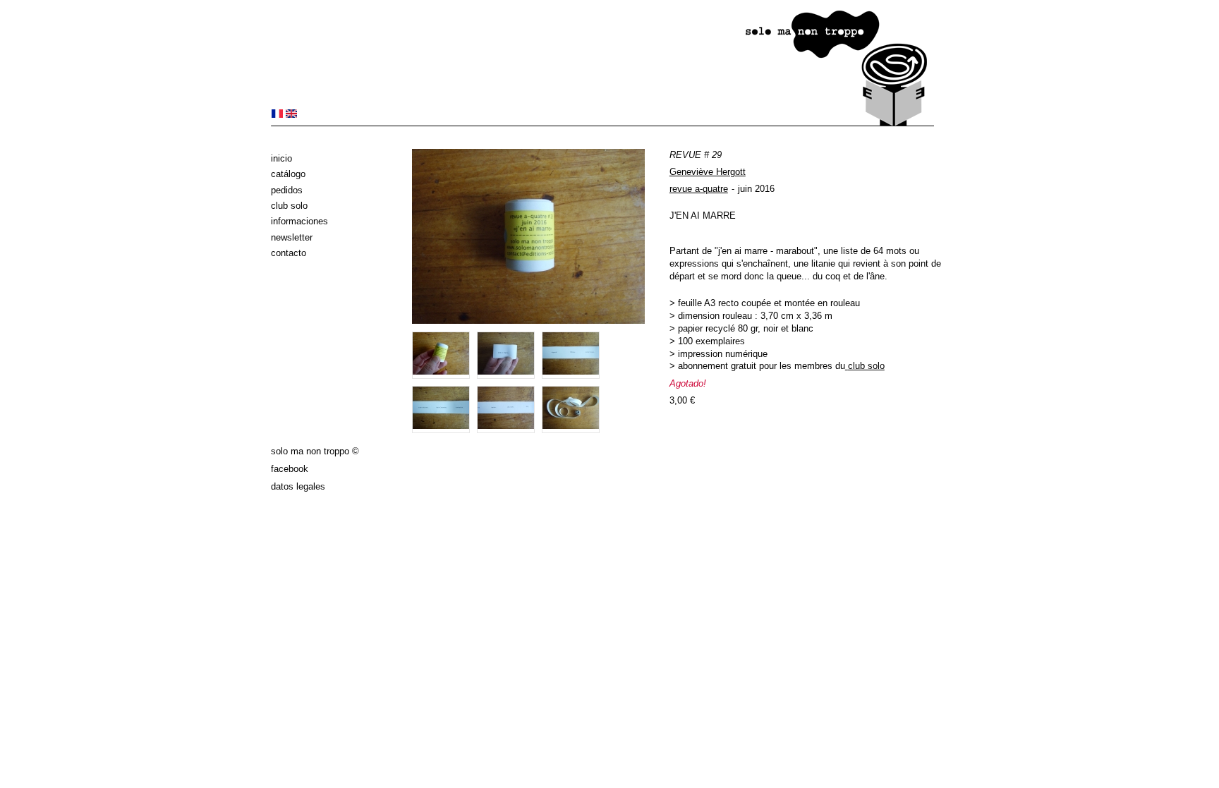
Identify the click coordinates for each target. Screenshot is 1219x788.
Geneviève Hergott (707, 171)
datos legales (298, 486)
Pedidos (287, 190)
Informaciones (299, 221)
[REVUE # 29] (277, 114)
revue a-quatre (698, 188)
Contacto (288, 253)
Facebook (289, 468)
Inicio (281, 158)
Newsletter (292, 237)
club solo (866, 365)
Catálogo (288, 174)
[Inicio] (602, 123)
